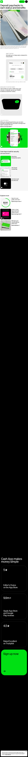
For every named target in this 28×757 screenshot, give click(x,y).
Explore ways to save (16, 201)
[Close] (26, 751)
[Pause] (7, 79)
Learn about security (4, 153)
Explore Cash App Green (5, 126)
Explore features (15, 225)
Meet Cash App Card (16, 214)
